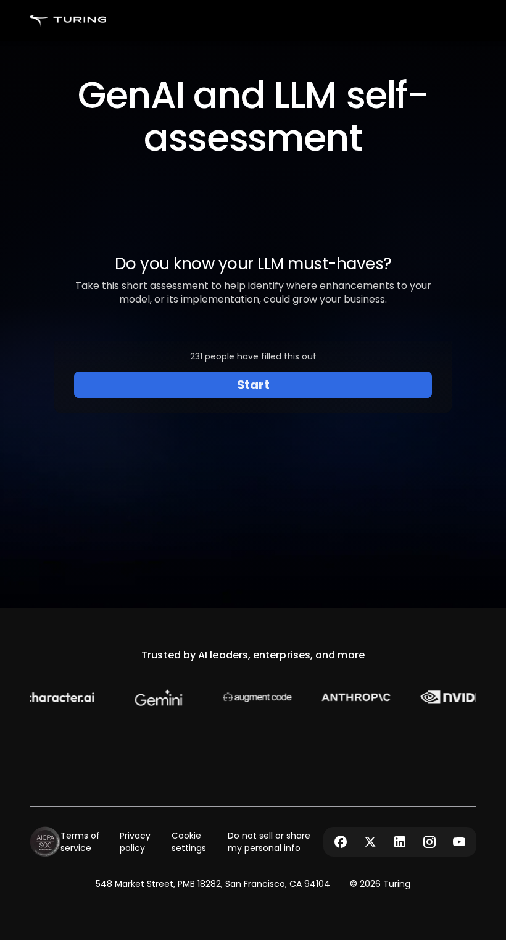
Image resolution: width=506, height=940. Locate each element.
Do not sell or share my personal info (269, 841)
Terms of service (80, 841)
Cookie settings (189, 841)
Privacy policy (135, 841)
